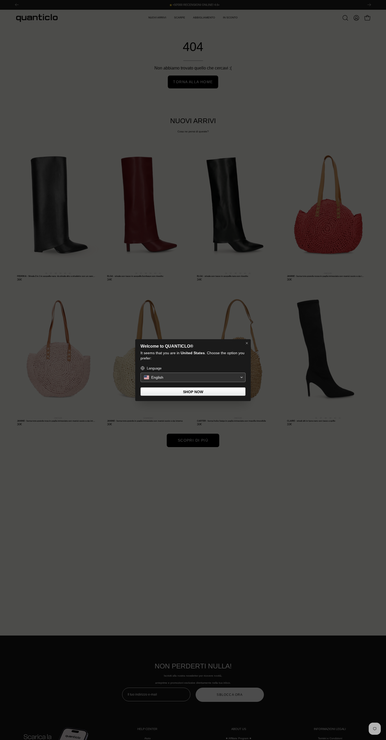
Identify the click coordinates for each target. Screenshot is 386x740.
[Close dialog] (247, 343)
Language (154, 368)
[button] (193, 377)
